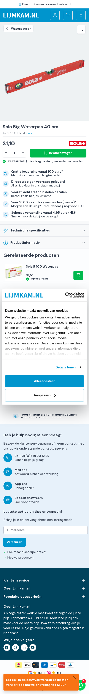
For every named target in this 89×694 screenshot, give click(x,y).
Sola (29, 133)
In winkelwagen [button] (78, 275)
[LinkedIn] (24, 647)
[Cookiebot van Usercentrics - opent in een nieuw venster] (65, 295)
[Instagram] (15, 647)
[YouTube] (32, 647)
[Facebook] (6, 647)
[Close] (75, 678)
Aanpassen (42, 395)
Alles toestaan (44, 381)
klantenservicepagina (35, 443)
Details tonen (66, 367)
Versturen (14, 542)
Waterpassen (21, 29)
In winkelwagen (61, 153)
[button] (81, 29)
